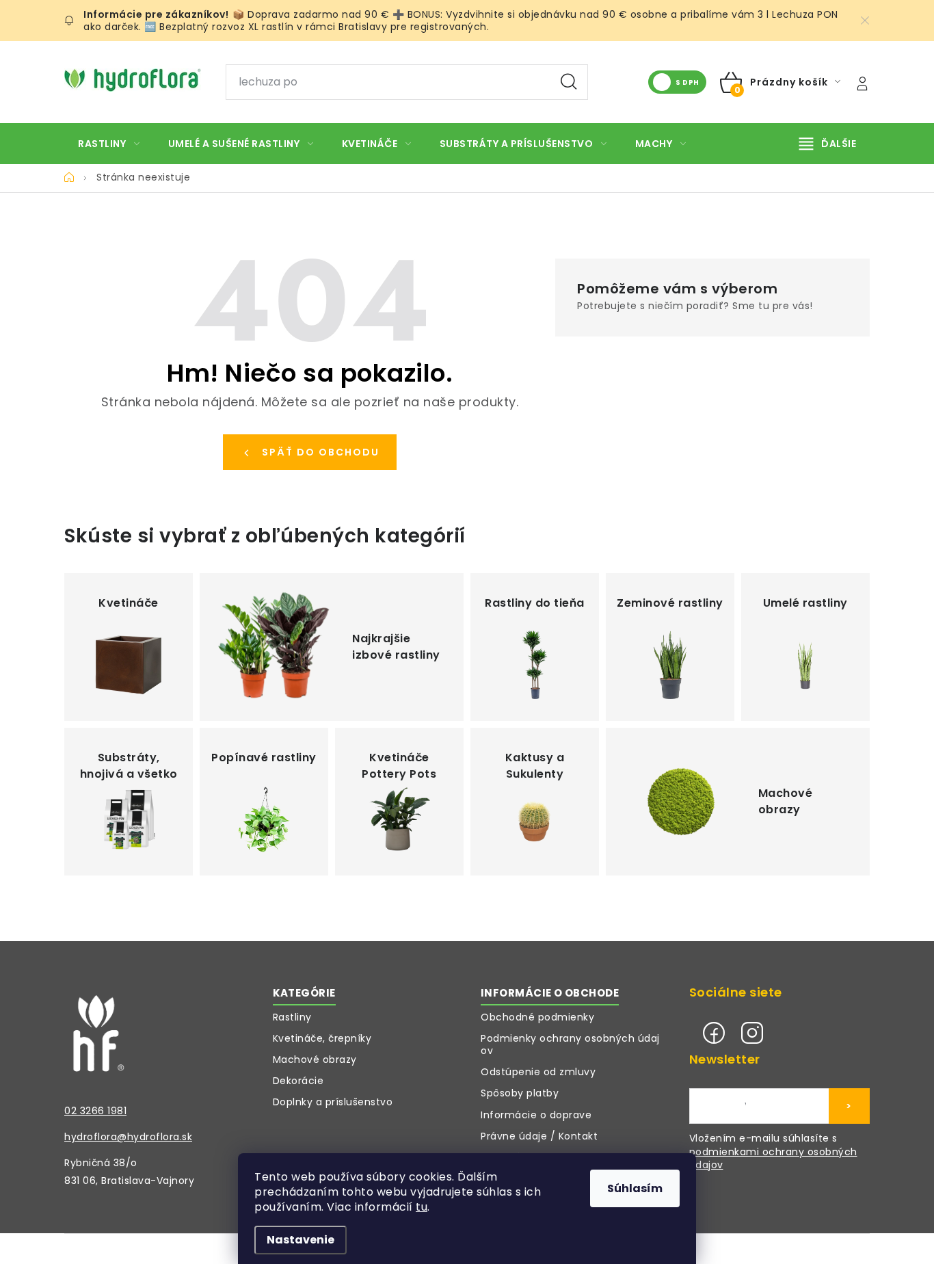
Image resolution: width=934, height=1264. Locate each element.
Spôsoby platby (520, 1093)
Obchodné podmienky (537, 1017)
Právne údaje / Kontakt (539, 1136)
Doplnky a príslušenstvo (333, 1102)
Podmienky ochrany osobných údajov (570, 1044)
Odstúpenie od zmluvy (538, 1072)
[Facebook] (714, 1033)
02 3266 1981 (95, 1111)
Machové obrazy (315, 1059)
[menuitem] (109, 143)
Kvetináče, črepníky (322, 1038)
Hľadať (569, 82)
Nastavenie (300, 1240)
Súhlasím (635, 1188)
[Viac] (828, 143)
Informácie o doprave (536, 1115)
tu (421, 1207)
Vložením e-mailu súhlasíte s (773, 1152)
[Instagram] (752, 1033)
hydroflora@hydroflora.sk (128, 1137)
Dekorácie (298, 1081)
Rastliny (292, 1017)
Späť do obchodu (320, 452)
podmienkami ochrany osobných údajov (773, 1159)
